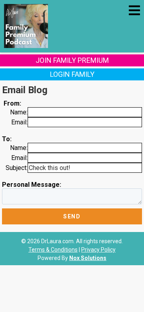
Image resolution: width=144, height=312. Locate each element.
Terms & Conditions (53, 249)
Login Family (72, 74)
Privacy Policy (98, 249)
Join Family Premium (72, 60)
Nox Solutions (87, 258)
